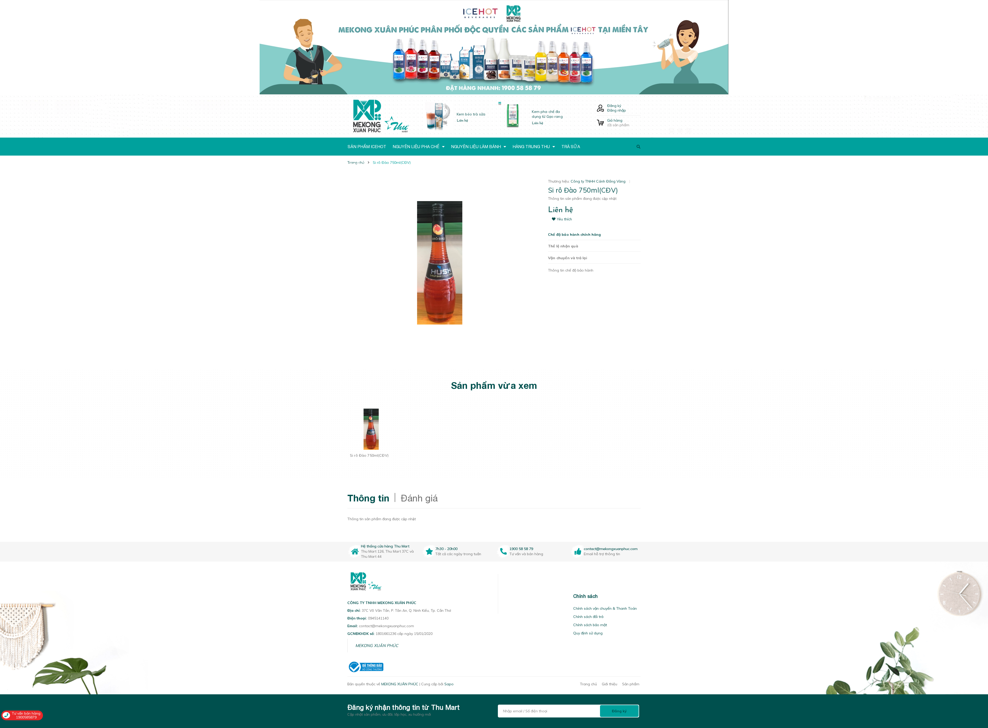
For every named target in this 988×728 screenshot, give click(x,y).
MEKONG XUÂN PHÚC (376, 645)
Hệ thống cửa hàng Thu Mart (385, 546)
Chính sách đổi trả (588, 616)
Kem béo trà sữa (471, 114)
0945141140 (378, 618)
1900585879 (26, 717)
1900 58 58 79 (521, 548)
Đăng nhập (616, 110)
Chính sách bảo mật (590, 625)
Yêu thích (564, 219)
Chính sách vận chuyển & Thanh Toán (605, 608)
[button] (504, 596)
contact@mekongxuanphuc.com (611, 548)
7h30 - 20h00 (446, 548)
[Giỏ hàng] (600, 122)
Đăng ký (614, 105)
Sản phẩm (630, 684)
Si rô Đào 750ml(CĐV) (369, 455)
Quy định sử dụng (588, 633)
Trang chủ (588, 684)
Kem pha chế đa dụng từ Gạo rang (547, 114)
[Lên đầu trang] (832, 694)
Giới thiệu (609, 684)
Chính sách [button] (585, 596)
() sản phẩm (618, 122)
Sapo (449, 684)
